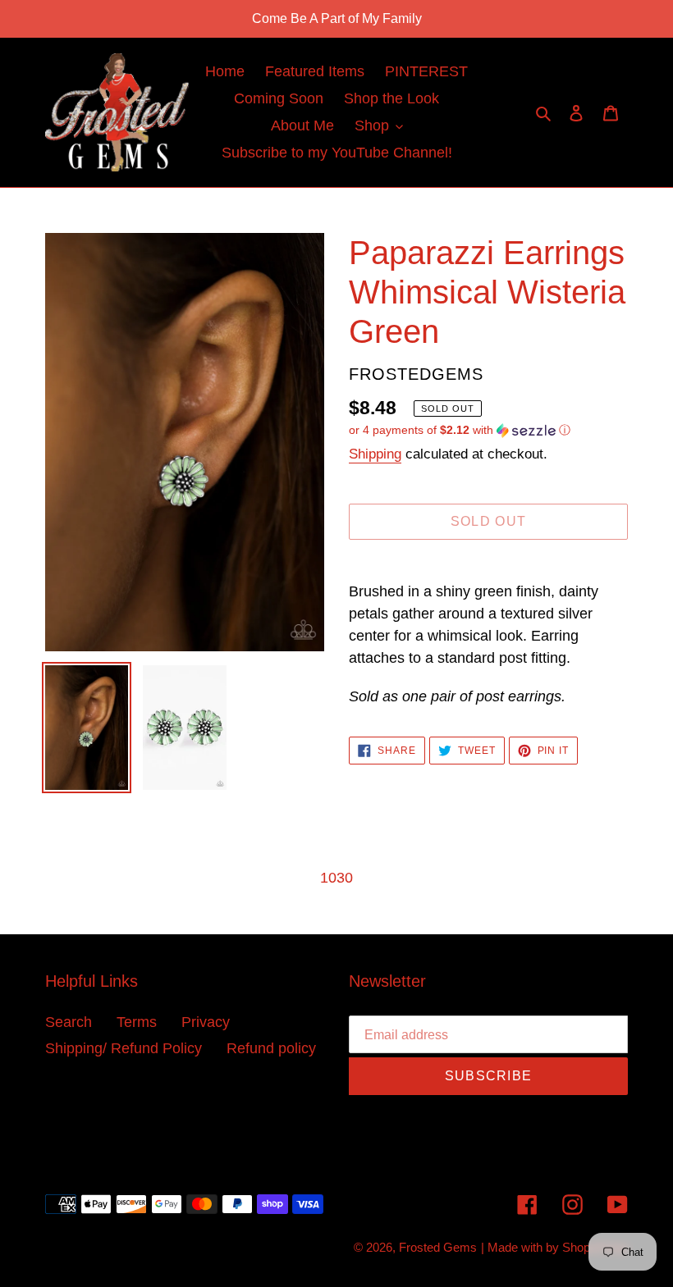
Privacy (205, 1022)
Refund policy (271, 1048)
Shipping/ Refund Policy (123, 1048)
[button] (459, 430)
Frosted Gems (438, 1247)
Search (68, 1022)
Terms (137, 1022)
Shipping (375, 454)
